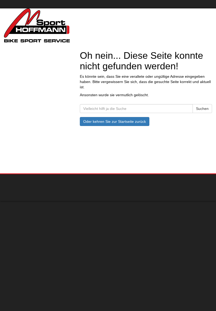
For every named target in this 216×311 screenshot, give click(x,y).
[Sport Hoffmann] (54, 25)
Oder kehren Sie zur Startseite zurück (114, 121)
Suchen (202, 108)
